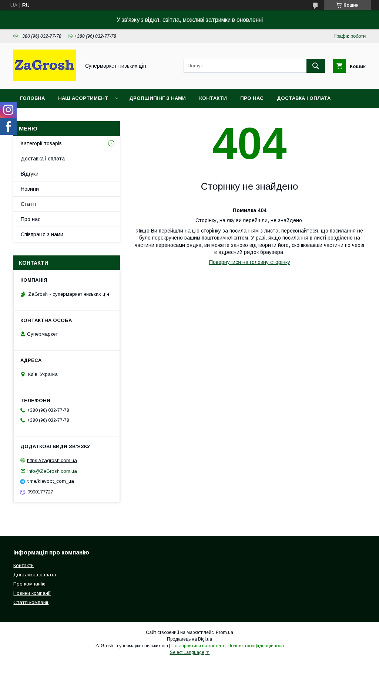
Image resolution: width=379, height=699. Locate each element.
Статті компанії (30, 602)
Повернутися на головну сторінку (249, 262)
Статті (28, 204)
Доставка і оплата (304, 98)
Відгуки (29, 174)
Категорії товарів (41, 143)
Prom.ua (224, 632)
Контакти (213, 98)
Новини (30, 189)
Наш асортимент (83, 98)
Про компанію (29, 584)
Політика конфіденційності (256, 645)
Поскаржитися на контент (197, 645)
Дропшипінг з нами (157, 98)
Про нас (252, 98)
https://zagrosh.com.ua (52, 460)
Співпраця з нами (42, 234)
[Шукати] (315, 66)
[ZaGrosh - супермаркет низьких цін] (44, 79)
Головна (32, 98)
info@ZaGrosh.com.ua (52, 471)
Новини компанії (32, 593)
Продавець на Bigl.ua (189, 639)
